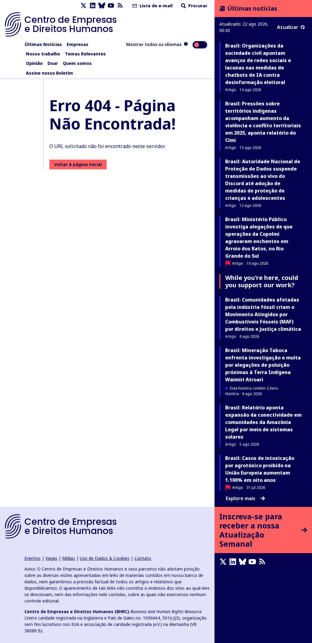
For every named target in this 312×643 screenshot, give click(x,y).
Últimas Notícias (43, 44)
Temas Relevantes (85, 54)
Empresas (77, 44)
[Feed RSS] (120, 5)
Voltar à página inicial (78, 164)
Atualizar (287, 27)
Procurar (197, 6)
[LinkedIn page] (92, 5)
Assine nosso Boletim (49, 73)
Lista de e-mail (155, 6)
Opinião (34, 63)
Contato (142, 558)
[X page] (83, 5)
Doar (53, 63)
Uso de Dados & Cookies (104, 558)
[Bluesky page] (101, 5)
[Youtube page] (111, 5)
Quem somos (77, 63)
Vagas (51, 558)
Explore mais (240, 498)
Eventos (32, 558)
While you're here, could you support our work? (261, 281)
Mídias (68, 558)
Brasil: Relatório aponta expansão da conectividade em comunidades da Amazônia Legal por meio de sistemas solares (263, 422)
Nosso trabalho (43, 54)
